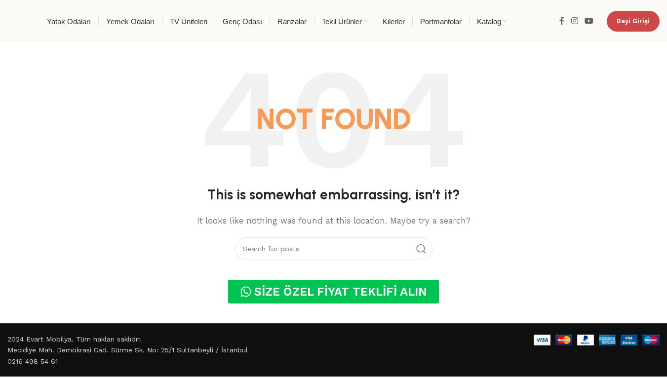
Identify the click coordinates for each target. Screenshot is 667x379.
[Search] (421, 248)
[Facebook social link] (562, 21)
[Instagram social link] (574, 21)
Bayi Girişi (633, 21)
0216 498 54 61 (32, 361)
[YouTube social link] (589, 21)
